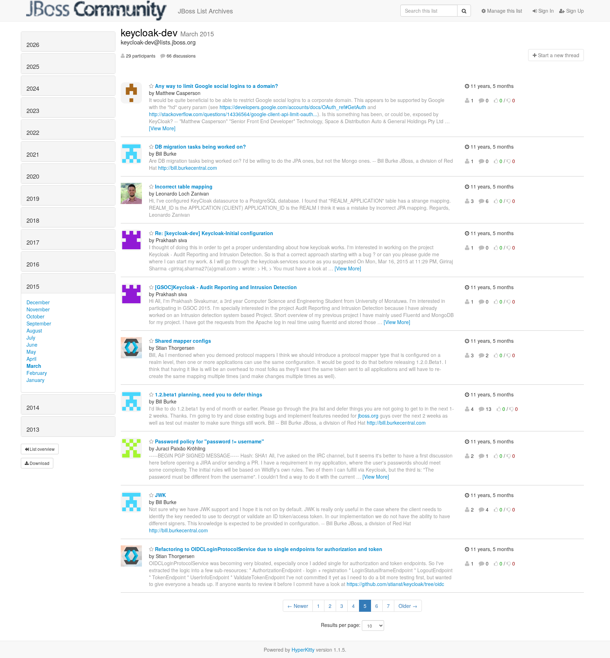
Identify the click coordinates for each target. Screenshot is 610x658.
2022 (32, 132)
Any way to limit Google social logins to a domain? (216, 85)
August (34, 330)
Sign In (545, 10)
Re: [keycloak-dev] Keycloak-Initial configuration (213, 233)
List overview (42, 449)
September (38, 323)
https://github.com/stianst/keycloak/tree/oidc (395, 583)
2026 (32, 44)
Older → (408, 605)
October (35, 316)
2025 (32, 66)
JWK (160, 494)
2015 (32, 286)
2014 (32, 407)
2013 (32, 429)
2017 (32, 242)
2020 (32, 176)
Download (39, 463)
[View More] (162, 128)
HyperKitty (303, 649)
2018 (32, 220)
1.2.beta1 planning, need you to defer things (208, 394)
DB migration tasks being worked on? (200, 146)
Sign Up (574, 10)
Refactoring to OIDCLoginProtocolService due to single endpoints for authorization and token (268, 548)
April (31, 358)
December (38, 302)
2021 (32, 154)
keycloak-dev (150, 32)
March (33, 365)
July (30, 337)
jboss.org (368, 415)
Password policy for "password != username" (209, 441)
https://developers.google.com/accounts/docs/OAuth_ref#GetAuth (293, 106)
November (38, 309)
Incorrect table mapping (183, 186)
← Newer (297, 605)
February (36, 372)
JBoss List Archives (205, 10)
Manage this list (504, 10)
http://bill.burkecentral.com (187, 167)
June (31, 344)
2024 (32, 88)
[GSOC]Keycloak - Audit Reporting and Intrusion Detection (225, 287)
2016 (32, 264)
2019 (32, 198)
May (31, 351)
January (35, 379)
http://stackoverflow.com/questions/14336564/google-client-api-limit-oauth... (233, 114)
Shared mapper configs (182, 340)
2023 (32, 110)
